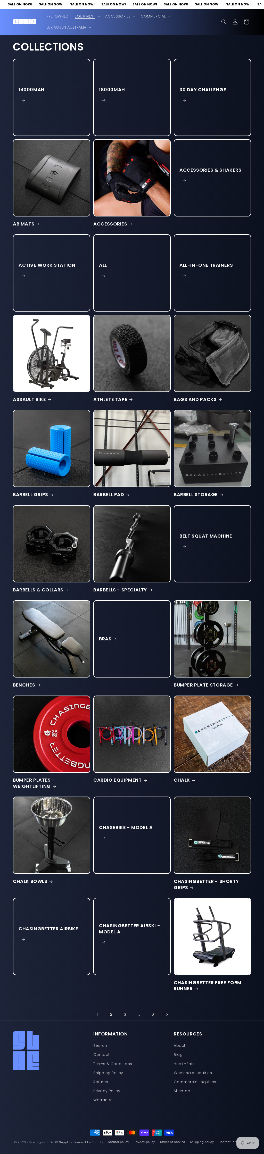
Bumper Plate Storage (203, 685)
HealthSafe (184, 1063)
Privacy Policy (106, 1090)
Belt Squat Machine (205, 536)
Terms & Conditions (112, 1063)
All (103, 265)
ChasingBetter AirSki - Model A (129, 929)
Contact (101, 1054)
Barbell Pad (108, 494)
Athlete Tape (110, 399)
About (180, 1045)
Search (100, 1045)
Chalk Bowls (30, 881)
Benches (24, 685)
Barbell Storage (196, 494)
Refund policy (118, 1142)
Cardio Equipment (117, 780)
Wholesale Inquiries (193, 1072)
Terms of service (172, 1142)
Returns (100, 1081)
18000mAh (112, 90)
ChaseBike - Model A (126, 827)
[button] (87, 16)
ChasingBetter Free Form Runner (208, 986)
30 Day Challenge (202, 90)
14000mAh (32, 90)
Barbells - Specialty (120, 590)
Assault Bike (29, 399)
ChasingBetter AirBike (48, 929)
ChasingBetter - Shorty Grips (206, 884)
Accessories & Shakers (210, 170)
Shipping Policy (108, 1072)
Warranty (102, 1099)
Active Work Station (47, 265)
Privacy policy (144, 1142)
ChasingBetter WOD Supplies (50, 1142)
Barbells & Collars (38, 590)
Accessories (110, 224)
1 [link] (97, 1014)
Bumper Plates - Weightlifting (34, 783)
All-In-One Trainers (206, 265)
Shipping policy (202, 1142)
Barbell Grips (30, 494)
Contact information (234, 1142)
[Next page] (166, 1014)
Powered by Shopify (88, 1142)
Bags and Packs (195, 399)
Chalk (182, 780)
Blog (178, 1054)
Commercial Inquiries (195, 1081)
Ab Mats (23, 224)
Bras (105, 639)
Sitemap (182, 1090)
